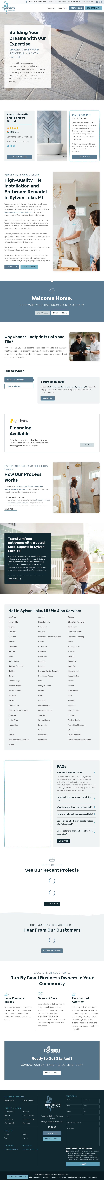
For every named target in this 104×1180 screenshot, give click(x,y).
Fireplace (7, 1115)
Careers (25, 1138)
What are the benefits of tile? (70, 772)
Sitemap (63, 1177)
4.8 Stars (14, 132)
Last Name (86, 1100)
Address (68, 1111)
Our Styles (26, 1123)
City (85, 1111)
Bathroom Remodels (14, 1097)
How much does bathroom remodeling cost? (74, 798)
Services (50, 8)
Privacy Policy (45, 1177)
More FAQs (63, 841)
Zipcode (69, 1117)
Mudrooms (8, 1119)
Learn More (88, 156)
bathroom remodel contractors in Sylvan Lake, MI (67, 387)
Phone (68, 1105)
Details (83, 1178)
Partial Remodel (28, 1100)
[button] (17, 1177)
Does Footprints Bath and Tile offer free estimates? (75, 832)
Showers (25, 1112)
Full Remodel (9, 1100)
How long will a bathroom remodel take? (75, 814)
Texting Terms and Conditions (79, 1148)
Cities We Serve (74, 2)
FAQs (24, 1134)
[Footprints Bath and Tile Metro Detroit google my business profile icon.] (97, 2)
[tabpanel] (18, 1011)
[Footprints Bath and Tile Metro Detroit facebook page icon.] (99, 2)
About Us (61, 8)
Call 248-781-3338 (19, 157)
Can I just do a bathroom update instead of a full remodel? (75, 822)
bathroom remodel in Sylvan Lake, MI (18, 212)
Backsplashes (9, 1112)
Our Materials (9, 1123)
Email (85, 1105)
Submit (82, 1164)
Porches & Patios (28, 1119)
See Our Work (52, 904)
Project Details (70, 1128)
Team (6, 1138)
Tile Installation (12, 1108)
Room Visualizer (88, 2)
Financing (62, 2)
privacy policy (75, 1153)
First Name (69, 1100)
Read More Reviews (52, 950)
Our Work (52, 2)
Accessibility (55, 1177)
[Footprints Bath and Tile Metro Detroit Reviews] (13, 128)
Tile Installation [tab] (13, 386)
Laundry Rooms (28, 1115)
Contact (7, 1134)
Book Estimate (93, 8)
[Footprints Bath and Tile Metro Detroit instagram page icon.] (101, 2)
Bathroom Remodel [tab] (15, 380)
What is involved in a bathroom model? (74, 807)
